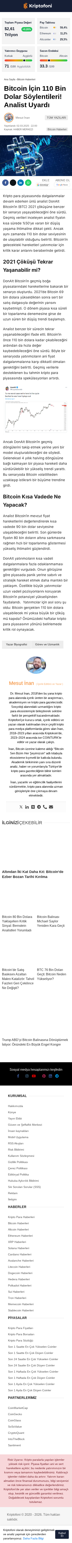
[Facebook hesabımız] (7, 1536)
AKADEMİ (12, 57)
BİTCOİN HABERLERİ (19, 41)
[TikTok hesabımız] (36, 1536)
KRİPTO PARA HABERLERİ (22, 33)
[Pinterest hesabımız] (43, 1536)
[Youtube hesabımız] (29, 1536)
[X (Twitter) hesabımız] (14, 1536)
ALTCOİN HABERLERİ (19, 49)
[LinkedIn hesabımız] (50, 1536)
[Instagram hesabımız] (21, 1536)
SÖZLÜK (11, 65)
